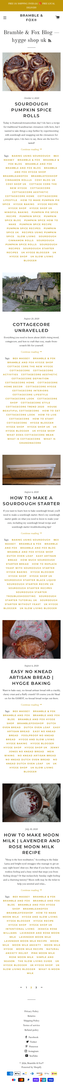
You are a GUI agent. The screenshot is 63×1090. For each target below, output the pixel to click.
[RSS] (49, 41)
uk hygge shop (43, 430)
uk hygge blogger (35, 252)
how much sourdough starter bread (30, 562)
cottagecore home (20, 196)
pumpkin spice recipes (24, 228)
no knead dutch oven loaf (32, 761)
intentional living (20, 929)
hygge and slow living (37, 739)
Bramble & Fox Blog (28, 32)
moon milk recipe (29, 949)
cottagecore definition (30, 378)
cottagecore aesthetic (30, 192)
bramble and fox (38, 164)
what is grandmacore (37, 441)
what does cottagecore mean (30, 435)
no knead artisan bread (37, 755)
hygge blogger (42, 422)
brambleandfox (15, 176)
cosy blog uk (45, 180)
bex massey (21, 358)
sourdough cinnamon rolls (33, 238)
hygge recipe (48, 204)
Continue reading (30, 149)
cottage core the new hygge (30, 366)
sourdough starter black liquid (30, 580)
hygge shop (17, 208)
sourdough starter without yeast (31, 602)
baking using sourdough (31, 156)
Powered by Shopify (31, 1067)
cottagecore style (35, 402)
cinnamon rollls (18, 180)
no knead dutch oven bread (28, 759)
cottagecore (40, 188)
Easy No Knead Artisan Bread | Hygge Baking (31, 677)
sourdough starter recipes (30, 588)
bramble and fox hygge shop (36, 170)
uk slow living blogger (39, 258)
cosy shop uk (16, 184)
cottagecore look (19, 398)
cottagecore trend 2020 (25, 406)
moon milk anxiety (26, 945)
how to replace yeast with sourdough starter (31, 566)
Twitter (33, 1041)
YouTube (33, 1055)
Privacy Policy (31, 1011)
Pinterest (33, 1046)
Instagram (33, 1051)
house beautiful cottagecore (30, 408)
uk (48, 763)
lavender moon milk (35, 937)
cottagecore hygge (41, 386)
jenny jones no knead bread (34, 749)
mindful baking (17, 212)
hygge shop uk (41, 208)
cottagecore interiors (30, 390)
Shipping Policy (31, 1020)
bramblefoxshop (44, 176)
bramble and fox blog (23, 168)
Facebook (33, 1037)
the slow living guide (35, 961)
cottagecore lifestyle (30, 394)
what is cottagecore (24, 439)
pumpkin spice (30, 216)
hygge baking (23, 204)
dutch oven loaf (20, 556)
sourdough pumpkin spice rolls (29, 242)
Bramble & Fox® (31, 18)
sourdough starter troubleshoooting (26, 594)
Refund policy (32, 1030)
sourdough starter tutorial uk (31, 598)
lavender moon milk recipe (25, 941)
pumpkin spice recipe (36, 224)
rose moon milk (21, 957)
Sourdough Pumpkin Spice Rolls (31, 109)
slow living (26, 236)
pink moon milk (43, 953)
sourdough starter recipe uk (30, 584)
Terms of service (31, 1025)
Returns (31, 1016)
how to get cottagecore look (33, 412)
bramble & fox (29, 160)
